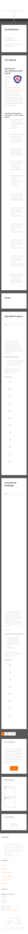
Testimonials (4, 883)
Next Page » (11, 733)
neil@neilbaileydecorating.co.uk (11, 910)
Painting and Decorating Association (14, 89)
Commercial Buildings (10, 484)
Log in (14, 930)
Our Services (4, 869)
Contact (14, 768)
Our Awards (10, 60)
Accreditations (12, 29)
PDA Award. (8, 630)
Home (7, 298)
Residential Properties (7, 872)
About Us (3, 865)
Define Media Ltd (20, 928)
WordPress (10, 928)
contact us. (11, 373)
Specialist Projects (14, 316)
